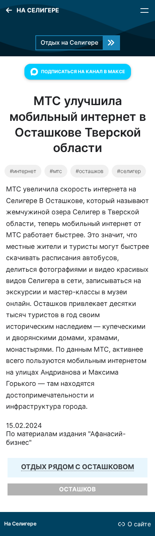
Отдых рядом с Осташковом (77, 467)
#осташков (89, 171)
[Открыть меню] (144, 11)
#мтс (56, 171)
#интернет (23, 171)
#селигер (129, 171)
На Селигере (20, 524)
